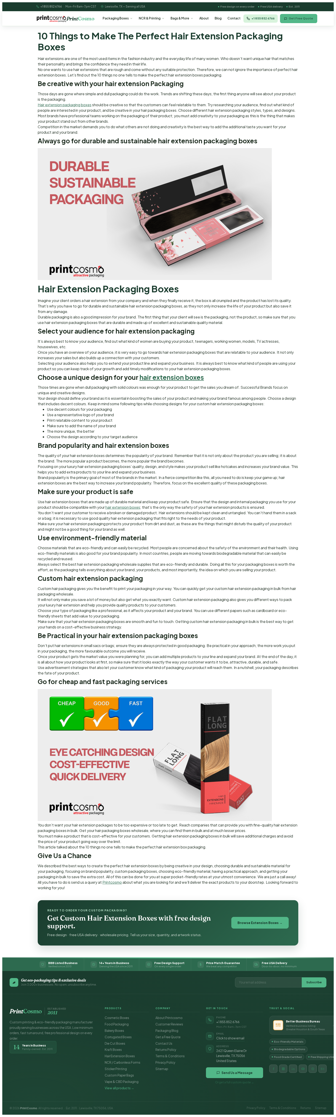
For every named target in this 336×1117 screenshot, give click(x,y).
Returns (305, 1108)
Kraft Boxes (113, 1050)
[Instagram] (283, 1069)
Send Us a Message (237, 1073)
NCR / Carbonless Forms (122, 1062)
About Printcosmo (169, 1018)
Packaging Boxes (116, 18)
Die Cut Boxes (115, 1043)
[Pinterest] (313, 1069)
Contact (233, 18)
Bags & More (180, 18)
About (204, 18)
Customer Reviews (169, 1024)
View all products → (119, 1088)
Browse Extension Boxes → (260, 923)
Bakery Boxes (114, 1031)
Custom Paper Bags (119, 1075)
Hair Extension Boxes (120, 1056)
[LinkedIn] (293, 1069)
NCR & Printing (149, 18)
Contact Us (163, 1043)
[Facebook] (273, 1069)
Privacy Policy (165, 1062)
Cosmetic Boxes (117, 1018)
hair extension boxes (171, 377)
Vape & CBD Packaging (122, 1082)
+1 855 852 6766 (51, 6)
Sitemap (161, 1069)
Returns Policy (165, 1050)
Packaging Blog (166, 1031)
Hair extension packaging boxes (64, 104)
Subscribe (314, 982)
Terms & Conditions (170, 1056)
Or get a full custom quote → (234, 1082)
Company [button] (163, 1008)
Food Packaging (117, 1024)
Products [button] (113, 1008)
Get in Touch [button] (217, 1008)
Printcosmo (112, 882)
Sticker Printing (116, 1069)
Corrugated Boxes (118, 1037)
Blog (218, 18)
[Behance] (322, 1069)
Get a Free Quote (168, 1037)
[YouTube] (303, 1069)
